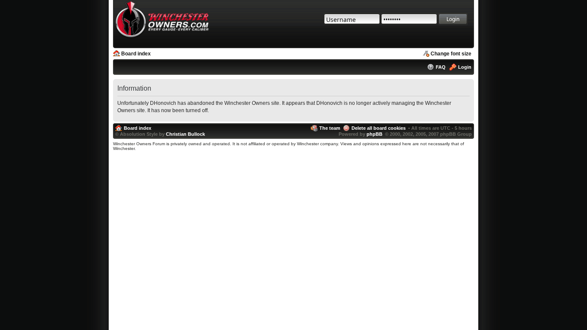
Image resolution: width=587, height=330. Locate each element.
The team (329, 128)
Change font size (451, 54)
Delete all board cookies (379, 128)
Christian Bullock (185, 134)
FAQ (441, 67)
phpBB (374, 134)
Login (464, 67)
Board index (136, 54)
